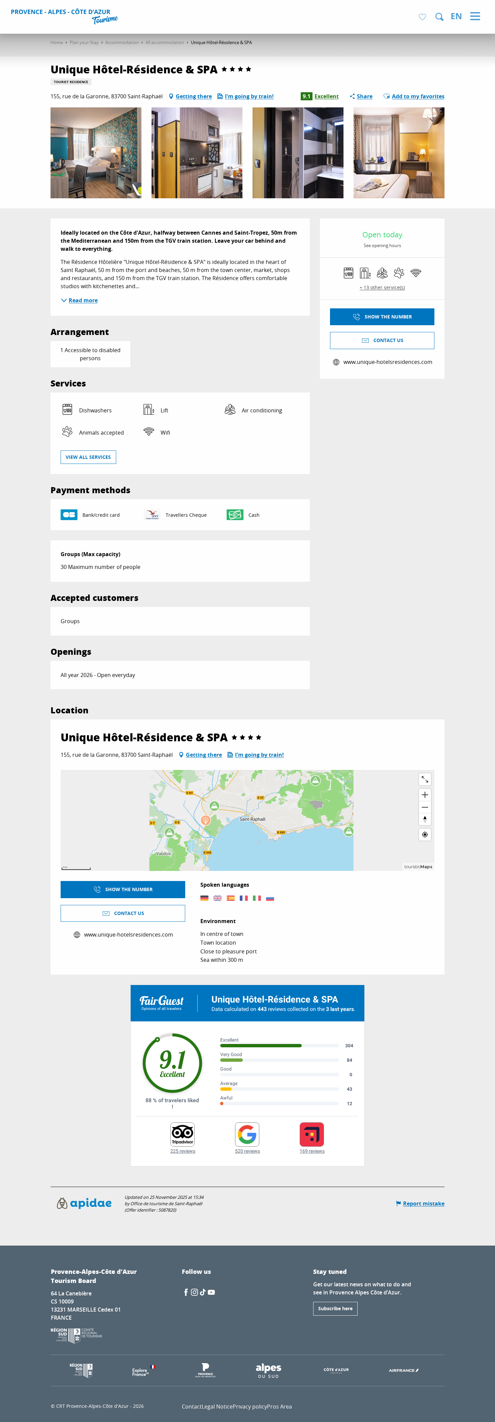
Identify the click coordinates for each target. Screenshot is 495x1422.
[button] (439, 17)
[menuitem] (65, 17)
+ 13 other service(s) (382, 287)
